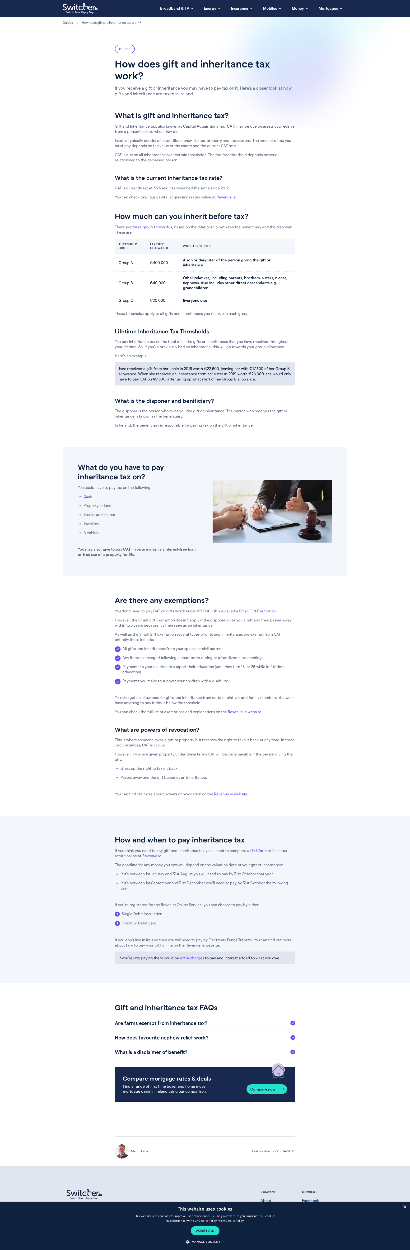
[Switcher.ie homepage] (80, 8)
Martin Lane (139, 1151)
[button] (205, 1241)
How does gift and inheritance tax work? (111, 22)
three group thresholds (152, 227)
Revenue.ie (226, 197)
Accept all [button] (205, 1231)
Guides (68, 22)
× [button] (404, 1207)
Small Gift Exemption (257, 611)
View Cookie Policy (231, 1221)
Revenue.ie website (244, 711)
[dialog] (205, 1226)
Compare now (263, 1089)
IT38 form (258, 850)
